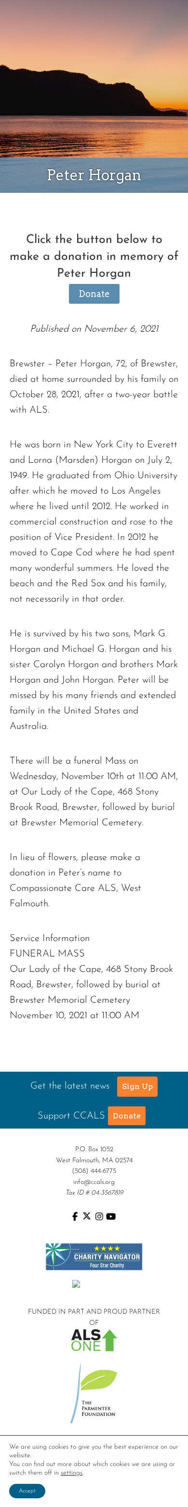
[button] (137, 1086)
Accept (27, 1491)
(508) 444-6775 (94, 1171)
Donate (94, 294)
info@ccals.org (94, 1182)
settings (71, 1473)
